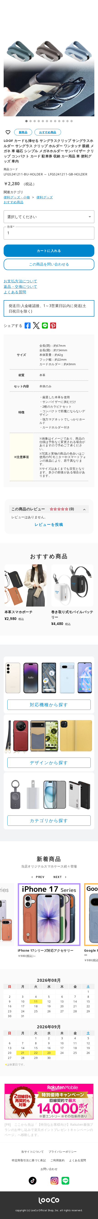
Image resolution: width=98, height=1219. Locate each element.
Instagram (54, 1181)
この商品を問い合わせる (49, 264)
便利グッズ (44, 197)
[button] (38, 877)
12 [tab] (71, 121)
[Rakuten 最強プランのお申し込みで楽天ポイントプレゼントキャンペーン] (49, 1101)
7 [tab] (51, 121)
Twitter (43, 1181)
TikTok (32, 1181)
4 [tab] (39, 121)
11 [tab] (67, 121)
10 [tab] (63, 121)
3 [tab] (35, 121)
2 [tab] (30, 121)
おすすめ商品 (13, 202)
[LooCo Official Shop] (49, 1200)
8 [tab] (55, 121)
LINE (65, 1181)
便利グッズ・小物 (17, 197)
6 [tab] (47, 121)
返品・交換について (20, 286)
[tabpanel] (49, 71)
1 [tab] (26, 121)
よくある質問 (15, 291)
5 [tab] (43, 121)
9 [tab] (59, 121)
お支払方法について (20, 281)
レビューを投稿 (49, 524)
